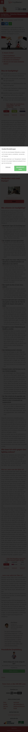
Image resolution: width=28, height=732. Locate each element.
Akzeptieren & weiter (20, 168)
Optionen (8, 167)
